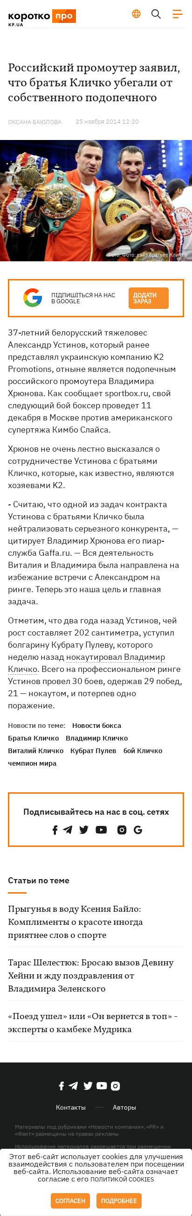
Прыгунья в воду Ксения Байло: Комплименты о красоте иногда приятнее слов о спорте (75, 922)
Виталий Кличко (35, 750)
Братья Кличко (33, 738)
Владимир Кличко (97, 738)
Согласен (70, 1201)
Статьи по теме (38, 880)
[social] (55, 830)
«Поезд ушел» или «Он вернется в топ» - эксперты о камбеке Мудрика (93, 1023)
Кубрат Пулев (93, 750)
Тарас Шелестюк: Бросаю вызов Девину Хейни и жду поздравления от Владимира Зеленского (90, 976)
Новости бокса (96, 725)
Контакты (71, 1107)
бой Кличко (142, 750)
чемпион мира (32, 763)
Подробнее (119, 1201)
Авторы (124, 1107)
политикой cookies (122, 1179)
